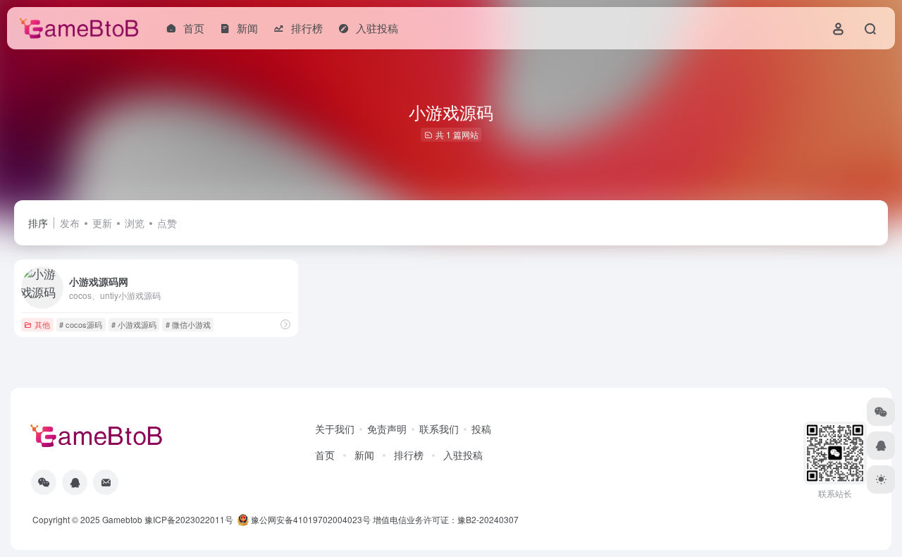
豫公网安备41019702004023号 (311, 519)
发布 (70, 223)
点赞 (167, 223)
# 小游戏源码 (133, 324)
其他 (42, 324)
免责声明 (387, 429)
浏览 (134, 223)
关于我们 (334, 429)
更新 (102, 223)
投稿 (481, 429)
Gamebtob (122, 519)
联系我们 (439, 429)
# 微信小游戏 (188, 324)
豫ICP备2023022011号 (188, 519)
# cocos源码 (80, 324)
